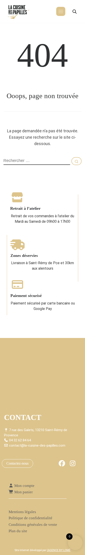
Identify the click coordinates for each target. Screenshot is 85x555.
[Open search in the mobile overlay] (74, 12)
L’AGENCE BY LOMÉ (58, 550)
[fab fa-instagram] (73, 464)
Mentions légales (22, 512)
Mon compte (23, 485)
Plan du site (18, 531)
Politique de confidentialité (30, 518)
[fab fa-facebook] (62, 464)
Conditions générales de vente (33, 524)
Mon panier (23, 492)
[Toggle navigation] (60, 11)
